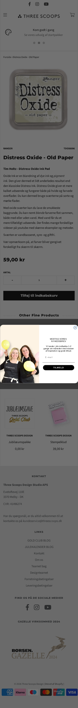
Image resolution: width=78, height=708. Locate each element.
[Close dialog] (75, 327)
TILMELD (58, 367)
